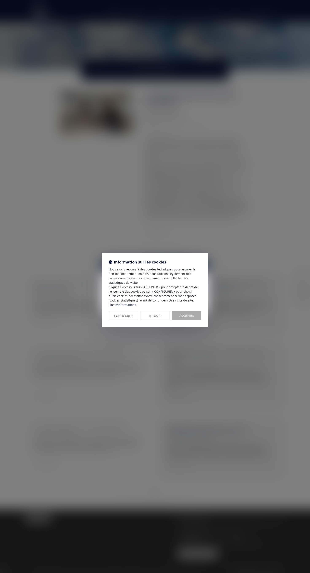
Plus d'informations (122, 305)
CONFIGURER (123, 316)
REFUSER (155, 316)
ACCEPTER (186, 316)
